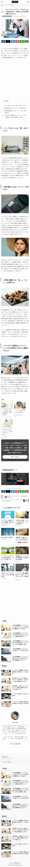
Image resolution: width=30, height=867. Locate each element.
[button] (3, 41)
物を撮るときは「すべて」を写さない (15, 108)
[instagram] (16, 744)
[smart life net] (15, 2)
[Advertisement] (15, 78)
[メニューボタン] (2, 2)
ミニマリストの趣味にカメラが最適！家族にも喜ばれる (20, 411)
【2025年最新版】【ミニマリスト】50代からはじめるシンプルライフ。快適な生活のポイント (7, 429)
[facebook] (11, 744)
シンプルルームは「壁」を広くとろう (15, 105)
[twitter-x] (14, 744)
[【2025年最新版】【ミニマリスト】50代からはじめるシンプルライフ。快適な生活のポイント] (7, 422)
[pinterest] (19, 744)
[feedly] (17, 863)
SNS (16, 469)
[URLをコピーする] (26, 41)
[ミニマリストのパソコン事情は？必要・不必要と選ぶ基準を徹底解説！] (7, 405)
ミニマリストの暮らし (7, 16)
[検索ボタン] (28, 2)
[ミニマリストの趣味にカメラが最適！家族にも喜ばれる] (20, 405)
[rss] (19, 863)
